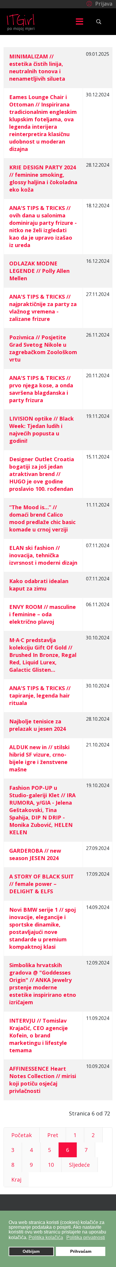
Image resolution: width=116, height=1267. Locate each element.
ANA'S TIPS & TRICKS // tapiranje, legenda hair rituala (39, 695)
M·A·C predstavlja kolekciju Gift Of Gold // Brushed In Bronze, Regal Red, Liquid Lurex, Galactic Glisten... (42, 654)
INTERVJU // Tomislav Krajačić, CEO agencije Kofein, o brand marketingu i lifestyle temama (38, 1035)
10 (51, 1164)
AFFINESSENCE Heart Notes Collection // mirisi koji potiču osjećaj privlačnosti (42, 1079)
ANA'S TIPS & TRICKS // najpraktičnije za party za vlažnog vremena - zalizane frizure (43, 307)
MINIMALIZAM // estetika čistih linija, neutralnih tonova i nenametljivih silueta (37, 67)
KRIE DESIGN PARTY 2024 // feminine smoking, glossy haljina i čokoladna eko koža (43, 178)
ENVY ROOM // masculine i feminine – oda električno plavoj (42, 614)
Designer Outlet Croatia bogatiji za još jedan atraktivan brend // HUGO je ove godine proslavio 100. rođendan (41, 474)
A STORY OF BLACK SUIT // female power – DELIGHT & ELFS (41, 884)
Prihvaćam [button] (80, 1251)
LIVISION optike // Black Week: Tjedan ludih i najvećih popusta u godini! (41, 429)
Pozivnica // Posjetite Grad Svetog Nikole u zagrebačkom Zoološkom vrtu (43, 348)
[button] (98, 3)
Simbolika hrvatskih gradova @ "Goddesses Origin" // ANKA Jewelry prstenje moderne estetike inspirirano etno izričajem (42, 984)
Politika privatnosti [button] (85, 1237)
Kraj (16, 1179)
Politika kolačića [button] (46, 1237)
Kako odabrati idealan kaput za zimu (38, 584)
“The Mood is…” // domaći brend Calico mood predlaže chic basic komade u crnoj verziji (42, 518)
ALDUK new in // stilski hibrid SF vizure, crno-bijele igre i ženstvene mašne (39, 758)
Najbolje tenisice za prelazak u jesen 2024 (37, 725)
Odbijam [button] (31, 1251)
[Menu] (79, 21)
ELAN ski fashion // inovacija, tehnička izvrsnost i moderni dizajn (43, 555)
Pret (52, 1135)
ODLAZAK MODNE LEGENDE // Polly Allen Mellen (39, 271)
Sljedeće (79, 1164)
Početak (21, 1135)
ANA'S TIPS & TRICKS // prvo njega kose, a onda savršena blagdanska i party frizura (41, 389)
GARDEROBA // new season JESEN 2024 (35, 854)
